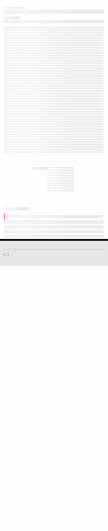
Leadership (59, 503)
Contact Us (59, 468)
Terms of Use (19, 520)
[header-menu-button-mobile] (103, 3)
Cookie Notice (29, 520)
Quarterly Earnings (61, 488)
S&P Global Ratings (12, 454)
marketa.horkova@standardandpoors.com (69, 385)
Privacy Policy (38, 520)
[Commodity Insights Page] (55, 445)
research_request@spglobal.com (18, 355)
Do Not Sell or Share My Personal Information (70, 520)
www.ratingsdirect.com (78, 332)
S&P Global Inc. (10, 474)
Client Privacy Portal (50, 520)
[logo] (9, 3)
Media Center (59, 462)
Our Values (6, 482)
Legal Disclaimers (8, 520)
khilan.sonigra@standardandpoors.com (49, 385)
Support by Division (9, 500)
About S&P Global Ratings (10, 462)
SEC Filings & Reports (62, 491)
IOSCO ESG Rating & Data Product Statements (69, 506)
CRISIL (5, 468)
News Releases (60, 485)
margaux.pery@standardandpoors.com (89, 385)
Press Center (7, 491)
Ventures (5, 488)
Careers (58, 497)
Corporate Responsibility (63, 500)
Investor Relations (61, 482)
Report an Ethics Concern (10, 503)
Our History (6, 485)
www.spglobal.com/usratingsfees (47, 338)
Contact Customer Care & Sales (12, 497)
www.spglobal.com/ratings (38, 332)
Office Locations (8, 506)
